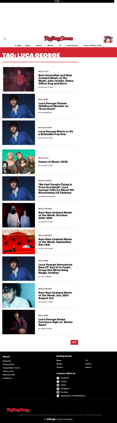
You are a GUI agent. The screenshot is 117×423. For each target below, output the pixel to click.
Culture (39, 45)
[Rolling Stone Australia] (58, 40)
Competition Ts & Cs (11, 368)
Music (27, 45)
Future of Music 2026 (92, 45)
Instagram (65, 388)
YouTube (64, 392)
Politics (88, 364)
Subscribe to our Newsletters (73, 396)
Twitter (64, 381)
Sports (88, 367)
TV (60, 45)
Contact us (7, 378)
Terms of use (8, 371)
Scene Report (72, 45)
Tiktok (63, 385)
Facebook (65, 378)
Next (74, 342)
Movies (50, 45)
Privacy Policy (8, 364)
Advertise (7, 361)
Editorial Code (9, 375)
